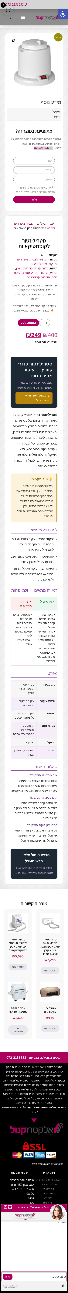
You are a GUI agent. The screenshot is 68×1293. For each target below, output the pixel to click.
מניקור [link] (44, 273)
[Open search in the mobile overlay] (9, 17)
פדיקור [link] (45, 277)
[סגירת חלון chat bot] (5, 1207)
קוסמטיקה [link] (33, 277)
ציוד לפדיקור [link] (39, 264)
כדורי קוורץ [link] (41, 268)
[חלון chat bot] (34, 1248)
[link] (63, 14)
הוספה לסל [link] (50, 970)
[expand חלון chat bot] (10, 1207)
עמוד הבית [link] (47, 223)
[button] (22, 17)
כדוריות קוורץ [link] (24, 268)
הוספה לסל (28, 323)
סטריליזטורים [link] (30, 273)
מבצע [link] (53, 273)
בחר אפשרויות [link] (17, 1029)
